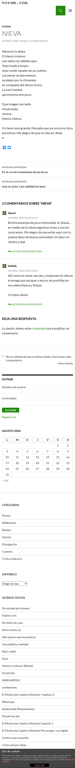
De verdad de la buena (15, 608)
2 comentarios (38, 40)
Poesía (6, 26)
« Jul (5, 480)
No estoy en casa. (12, 622)
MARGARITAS (11, 680)
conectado (39, 328)
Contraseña (9, 398)
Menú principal (70, 10)
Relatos (6, 530)
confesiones (9, 687)
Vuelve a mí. (9, 615)
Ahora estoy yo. (11, 630)
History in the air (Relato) (17, 665)
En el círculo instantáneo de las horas (25, 170)
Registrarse (9, 417)
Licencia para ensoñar (15, 737)
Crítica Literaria (12, 558)
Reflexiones (9, 522)
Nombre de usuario (14, 387)
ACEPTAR (40, 765)
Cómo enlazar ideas (14, 745)
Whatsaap (8, 701)
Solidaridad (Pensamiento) (18, 709)
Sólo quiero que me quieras (19, 637)
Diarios (6, 537)
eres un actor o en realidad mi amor (24, 184)
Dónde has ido (11, 716)
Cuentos (7, 551)
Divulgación (9, 544)
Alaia (23, 40)
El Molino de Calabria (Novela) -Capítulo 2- (28, 694)
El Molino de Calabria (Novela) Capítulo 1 (27, 723)
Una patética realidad (15, 644)
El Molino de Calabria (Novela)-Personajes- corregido (35, 730)
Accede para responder (27, 251)
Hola (5, 658)
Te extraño (8, 673)
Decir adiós (9, 651)
